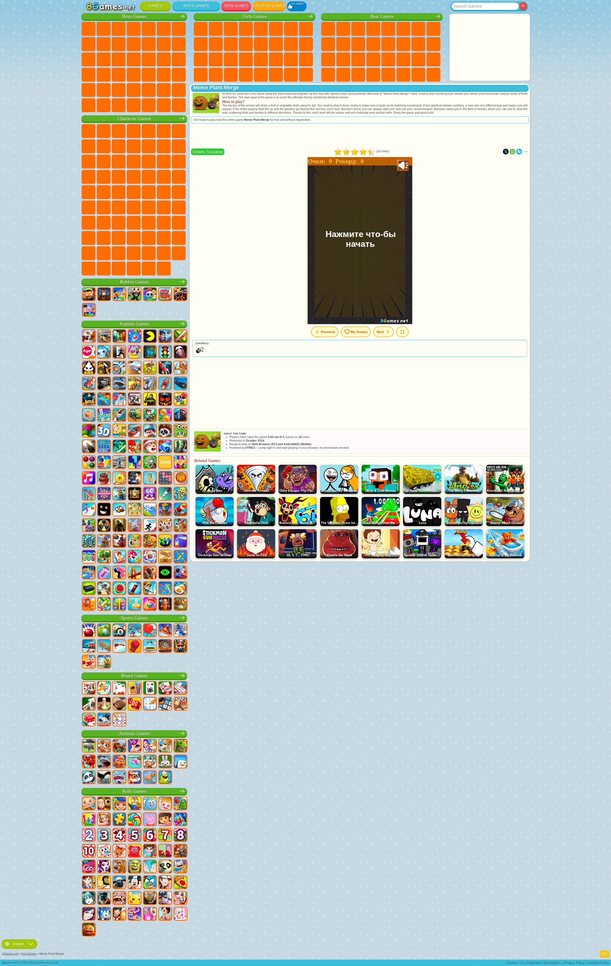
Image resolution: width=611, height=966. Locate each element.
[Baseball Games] (104, 662)
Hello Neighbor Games (104, 223)
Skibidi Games (149, 238)
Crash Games (104, 44)
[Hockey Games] (88, 646)
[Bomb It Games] (104, 352)
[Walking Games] (88, 509)
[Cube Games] (180, 399)
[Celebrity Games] (180, 914)
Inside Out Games (88, 238)
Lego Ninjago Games (149, 131)
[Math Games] (88, 819)
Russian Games (433, 44)
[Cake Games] (104, 478)
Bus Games (134, 75)
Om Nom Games (88, 162)
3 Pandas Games (119, 162)
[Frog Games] (165, 777)
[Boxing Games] (134, 646)
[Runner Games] (119, 494)
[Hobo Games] (104, 882)
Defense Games (373, 75)
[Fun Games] (88, 930)
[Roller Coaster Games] (88, 494)
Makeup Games (246, 59)
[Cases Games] (88, 588)
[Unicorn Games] (134, 746)
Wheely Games (88, 131)
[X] (506, 151)
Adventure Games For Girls (291, 29)
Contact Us (515, 963)
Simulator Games (358, 29)
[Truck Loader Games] (104, 368)
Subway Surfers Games (164, 146)
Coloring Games (306, 29)
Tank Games (134, 29)
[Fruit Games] (119, 588)
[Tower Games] (165, 509)
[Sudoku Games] (149, 704)
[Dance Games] (134, 914)
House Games (276, 75)
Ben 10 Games (149, 177)
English (18, 944)
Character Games (134, 118)
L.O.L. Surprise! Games (291, 75)
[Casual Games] (134, 525)
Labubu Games (134, 268)
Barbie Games (246, 29)
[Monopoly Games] (104, 720)
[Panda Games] (88, 777)
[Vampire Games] (119, 541)
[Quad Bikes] (88, 525)
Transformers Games (104, 253)
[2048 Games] (165, 462)
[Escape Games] (119, 352)
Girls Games (343, 29)
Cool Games (343, 75)
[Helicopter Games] (88, 383)
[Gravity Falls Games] (165, 882)
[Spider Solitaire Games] (149, 688)
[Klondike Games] (134, 688)
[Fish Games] (119, 762)
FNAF (164, 131)
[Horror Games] (104, 509)
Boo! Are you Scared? (88, 268)
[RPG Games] (165, 336)
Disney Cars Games (134, 162)
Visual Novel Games (306, 44)
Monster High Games (276, 29)
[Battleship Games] (104, 399)
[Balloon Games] (165, 415)
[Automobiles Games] (104, 336)
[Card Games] (119, 688)
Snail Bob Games (179, 131)
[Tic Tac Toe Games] (119, 720)
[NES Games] (134, 494)
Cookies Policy (598, 963)
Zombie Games (149, 29)
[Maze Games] (88, 541)
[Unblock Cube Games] (88, 415)
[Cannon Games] (180, 509)
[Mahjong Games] (104, 688)
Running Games (164, 75)
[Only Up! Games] (104, 541)
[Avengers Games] (165, 898)
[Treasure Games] (180, 462)
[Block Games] (104, 462)
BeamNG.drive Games (149, 105)
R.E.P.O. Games (104, 268)
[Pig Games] (88, 746)
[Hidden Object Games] (180, 446)
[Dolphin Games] (134, 762)
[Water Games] (134, 604)
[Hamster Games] (134, 777)
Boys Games (196, 6)
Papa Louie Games (276, 44)
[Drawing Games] (104, 851)
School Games (403, 75)
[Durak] (88, 688)
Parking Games (88, 29)
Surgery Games (231, 59)
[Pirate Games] (165, 431)
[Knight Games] (149, 541)
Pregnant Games (291, 44)
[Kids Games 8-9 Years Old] (180, 835)
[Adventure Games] (149, 368)
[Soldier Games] (149, 431)
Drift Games (119, 75)
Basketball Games (358, 75)
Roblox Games (134, 282)
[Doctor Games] (119, 399)
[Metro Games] (180, 415)
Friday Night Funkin (134, 238)
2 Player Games (269, 6)
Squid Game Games (119, 207)
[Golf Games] (104, 630)
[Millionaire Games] (104, 494)
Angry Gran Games (134, 146)
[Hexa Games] (119, 572)
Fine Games (358, 59)
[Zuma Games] (88, 431)
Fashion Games (276, 59)
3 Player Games (328, 75)
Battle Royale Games (164, 29)
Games (155, 6)
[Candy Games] (134, 819)
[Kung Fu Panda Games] (165, 867)
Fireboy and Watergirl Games (231, 29)
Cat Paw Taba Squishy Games (246, 75)
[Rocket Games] (165, 494)
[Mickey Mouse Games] (134, 882)
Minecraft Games (179, 29)
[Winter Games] (149, 509)
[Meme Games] (134, 541)
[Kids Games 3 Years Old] (104, 835)
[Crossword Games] (104, 415)
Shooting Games (179, 75)
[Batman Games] (104, 898)
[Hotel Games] (180, 572)
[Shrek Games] (134, 867)
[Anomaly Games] (165, 572)
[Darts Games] (165, 646)
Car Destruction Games (164, 105)
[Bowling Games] (88, 630)
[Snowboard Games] (165, 630)
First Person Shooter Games (149, 75)
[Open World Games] (119, 462)
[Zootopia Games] (180, 851)
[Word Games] (134, 509)
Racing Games (179, 44)
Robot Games (104, 59)
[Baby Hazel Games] (165, 804)
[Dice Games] (88, 720)
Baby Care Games (291, 59)
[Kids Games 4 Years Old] (119, 835)
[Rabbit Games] (119, 777)
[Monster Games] (149, 494)
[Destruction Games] (119, 478)
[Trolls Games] (88, 867)
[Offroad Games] (104, 383)
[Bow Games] (119, 368)
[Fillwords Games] (165, 478)
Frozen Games (216, 44)
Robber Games (164, 59)
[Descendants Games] (88, 914)
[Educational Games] (119, 804)
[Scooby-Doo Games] (119, 867)
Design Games (306, 59)
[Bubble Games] (180, 819)
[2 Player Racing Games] (134, 368)
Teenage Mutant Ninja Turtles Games (179, 177)
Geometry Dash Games (433, 29)
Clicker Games (403, 44)
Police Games (119, 59)
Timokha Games (149, 253)
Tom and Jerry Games (119, 192)
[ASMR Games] (104, 572)
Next (380, 332)
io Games (358, 44)
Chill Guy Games (164, 253)
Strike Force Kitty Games (88, 177)
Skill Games (403, 29)
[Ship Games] (119, 383)
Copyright (533, 963)
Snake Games (418, 59)
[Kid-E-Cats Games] (119, 851)
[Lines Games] (88, 462)
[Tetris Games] (134, 462)
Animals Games (134, 733)
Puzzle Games (433, 59)
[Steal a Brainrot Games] (134, 294)
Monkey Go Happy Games (104, 192)
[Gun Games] (88, 446)
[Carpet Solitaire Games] (88, 704)
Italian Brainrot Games (119, 268)
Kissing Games (261, 44)
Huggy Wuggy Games (179, 207)
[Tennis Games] (149, 630)
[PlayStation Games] (180, 525)
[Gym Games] (88, 662)
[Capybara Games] (149, 777)
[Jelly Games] (88, 604)
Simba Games (179, 223)
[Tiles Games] (149, 557)
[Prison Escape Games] (88, 572)
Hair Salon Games (246, 44)
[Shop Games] (149, 914)
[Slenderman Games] (180, 352)
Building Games (418, 75)
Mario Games (104, 177)
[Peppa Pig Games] (149, 819)
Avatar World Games (164, 223)
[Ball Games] (180, 478)
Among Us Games (88, 207)
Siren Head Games (179, 192)
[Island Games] (104, 557)
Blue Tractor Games (149, 192)
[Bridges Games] (134, 572)
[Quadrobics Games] (180, 646)
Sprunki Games (119, 253)
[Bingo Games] (180, 704)
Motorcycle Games (119, 44)
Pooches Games (179, 162)
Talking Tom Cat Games (134, 131)
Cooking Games (261, 75)
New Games (236, 6)
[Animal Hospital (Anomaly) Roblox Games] (180, 294)
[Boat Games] (165, 383)
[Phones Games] (119, 557)
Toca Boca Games (149, 223)
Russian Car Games (104, 75)
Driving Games (164, 90)
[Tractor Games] (134, 415)
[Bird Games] (104, 777)
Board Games (134, 675)
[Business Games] (149, 478)
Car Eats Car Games (179, 59)
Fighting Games (164, 44)
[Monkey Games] (149, 762)
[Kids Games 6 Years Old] (149, 835)
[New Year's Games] (149, 446)
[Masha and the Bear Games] (104, 804)
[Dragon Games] (88, 762)
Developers (552, 963)
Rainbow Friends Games (134, 223)
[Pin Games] (180, 588)
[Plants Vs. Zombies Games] (149, 462)
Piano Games (216, 75)
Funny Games (343, 44)
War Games (179, 90)
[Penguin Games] (180, 762)
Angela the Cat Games (201, 44)
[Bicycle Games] (134, 630)
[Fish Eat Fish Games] (134, 557)
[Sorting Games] (180, 541)
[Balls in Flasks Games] (88, 557)
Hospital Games (201, 59)
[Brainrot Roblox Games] (165, 294)
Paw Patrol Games (119, 131)
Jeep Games (104, 90)
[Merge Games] (165, 541)
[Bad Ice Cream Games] (88, 368)
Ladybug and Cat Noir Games (119, 146)
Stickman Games (134, 44)
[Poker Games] (165, 688)
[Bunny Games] (165, 762)
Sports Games (328, 44)
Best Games (382, 16)
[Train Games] (149, 383)
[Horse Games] (119, 746)
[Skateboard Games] (104, 646)
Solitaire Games (418, 44)
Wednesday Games (104, 238)
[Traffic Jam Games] (104, 604)
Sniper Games (88, 59)
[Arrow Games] (119, 604)
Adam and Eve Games (164, 177)
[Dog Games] (165, 746)
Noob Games (88, 223)
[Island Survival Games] (104, 588)
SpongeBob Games (104, 131)
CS (104, 105)
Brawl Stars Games (104, 207)
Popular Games (134, 324)
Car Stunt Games (403, 59)
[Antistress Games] (180, 494)
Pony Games (201, 29)
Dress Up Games (231, 44)
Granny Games (164, 207)
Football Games (104, 29)
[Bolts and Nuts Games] (165, 557)
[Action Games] (88, 336)
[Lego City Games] (88, 399)
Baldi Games (149, 207)
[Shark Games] (104, 762)
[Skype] (519, 151)
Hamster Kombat (179, 238)
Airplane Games (134, 90)
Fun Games (215, 151)
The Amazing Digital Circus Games (88, 253)
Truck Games (149, 44)
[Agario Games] (88, 352)
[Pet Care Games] (149, 746)
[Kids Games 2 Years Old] (88, 835)
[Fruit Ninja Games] (180, 336)
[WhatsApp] (512, 151)
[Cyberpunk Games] (149, 399)
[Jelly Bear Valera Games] (134, 851)
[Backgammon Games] (134, 704)
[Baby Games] (88, 804)
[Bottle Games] (134, 588)
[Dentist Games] (119, 898)
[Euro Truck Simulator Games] (134, 478)
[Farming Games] (134, 446)
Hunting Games (88, 90)
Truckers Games (88, 105)
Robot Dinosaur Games (134, 59)
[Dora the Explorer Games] (165, 819)
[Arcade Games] (149, 336)
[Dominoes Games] (180, 688)
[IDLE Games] (149, 588)
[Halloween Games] (165, 399)
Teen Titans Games (134, 192)
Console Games (433, 75)
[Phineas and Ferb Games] (149, 867)
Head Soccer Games (149, 90)
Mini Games (373, 59)
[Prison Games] (165, 604)
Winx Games (231, 75)
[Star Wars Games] (119, 446)
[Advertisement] (490, 47)
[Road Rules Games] (165, 352)
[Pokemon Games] (134, 898)
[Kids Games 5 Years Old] (134, 835)
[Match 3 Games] (165, 446)
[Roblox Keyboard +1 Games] (88, 310)
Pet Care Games (306, 75)
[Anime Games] (88, 898)
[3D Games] (104, 431)
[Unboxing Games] (149, 604)
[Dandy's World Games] (149, 294)
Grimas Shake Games (164, 238)
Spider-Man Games (119, 177)
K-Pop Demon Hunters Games (164, 268)
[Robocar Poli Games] (104, 914)
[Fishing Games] (119, 415)
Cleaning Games (201, 75)
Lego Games (149, 146)
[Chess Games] (104, 704)
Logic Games (388, 44)
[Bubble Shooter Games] (134, 336)
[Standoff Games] (149, 572)
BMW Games (119, 105)
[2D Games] (119, 431)
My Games (359, 332)
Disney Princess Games (261, 59)
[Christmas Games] (180, 804)
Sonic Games (164, 162)
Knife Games (328, 59)
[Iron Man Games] (149, 898)
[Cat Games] (104, 746)
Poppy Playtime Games (149, 268)
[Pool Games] (119, 630)
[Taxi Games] (134, 383)
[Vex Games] (149, 525)
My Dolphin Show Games (104, 162)
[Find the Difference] (165, 851)
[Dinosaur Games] (180, 746)
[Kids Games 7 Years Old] (165, 835)
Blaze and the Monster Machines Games (149, 162)
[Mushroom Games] (180, 604)
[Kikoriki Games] (149, 804)
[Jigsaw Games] (119, 819)
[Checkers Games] (119, 704)
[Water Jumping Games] (119, 646)
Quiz (261, 29)
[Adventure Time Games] (180, 867)
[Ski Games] (180, 630)
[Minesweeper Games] (165, 704)
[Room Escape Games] (149, 352)
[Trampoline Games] (149, 646)
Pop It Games (343, 59)
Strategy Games (119, 29)
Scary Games (373, 44)
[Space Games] (165, 368)
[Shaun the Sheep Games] (119, 882)
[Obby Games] (119, 294)
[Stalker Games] (104, 525)
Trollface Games (104, 146)
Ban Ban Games (119, 238)
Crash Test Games (134, 105)
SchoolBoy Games (119, 223)
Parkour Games (119, 90)
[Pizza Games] (180, 882)
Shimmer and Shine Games (88, 192)
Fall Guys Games (164, 192)
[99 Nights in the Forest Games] (104, 294)
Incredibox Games (134, 253)
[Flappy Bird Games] (119, 509)
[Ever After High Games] (104, 867)
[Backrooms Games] (119, 525)
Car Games (88, 44)
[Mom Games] (165, 914)
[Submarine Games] (180, 383)
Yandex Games (418, 29)
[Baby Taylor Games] (149, 851)
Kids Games (373, 29)
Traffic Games (179, 105)
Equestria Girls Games (216, 29)
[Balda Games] (165, 525)
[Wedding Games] (180, 898)
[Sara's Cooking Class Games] (88, 882)
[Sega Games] (104, 446)
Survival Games (149, 59)
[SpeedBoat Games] (134, 431)
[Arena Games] (180, 368)
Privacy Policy (574, 963)
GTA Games (88, 75)
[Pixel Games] (149, 415)
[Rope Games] (165, 588)
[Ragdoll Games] (180, 557)
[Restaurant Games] (119, 914)
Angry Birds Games (179, 146)
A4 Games (134, 207)
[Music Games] (88, 478)
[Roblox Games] (88, 294)
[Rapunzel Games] (104, 819)
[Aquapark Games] (134, 352)
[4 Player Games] (119, 336)
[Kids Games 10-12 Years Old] (88, 851)
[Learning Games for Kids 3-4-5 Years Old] (134, 804)
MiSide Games (179, 253)
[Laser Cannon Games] (180, 431)
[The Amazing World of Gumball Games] (149, 882)
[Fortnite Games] (134, 399)
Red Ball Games (88, 146)
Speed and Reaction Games (388, 59)
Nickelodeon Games (388, 75)
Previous (328, 332)
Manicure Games (216, 59)
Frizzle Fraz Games (134, 177)
